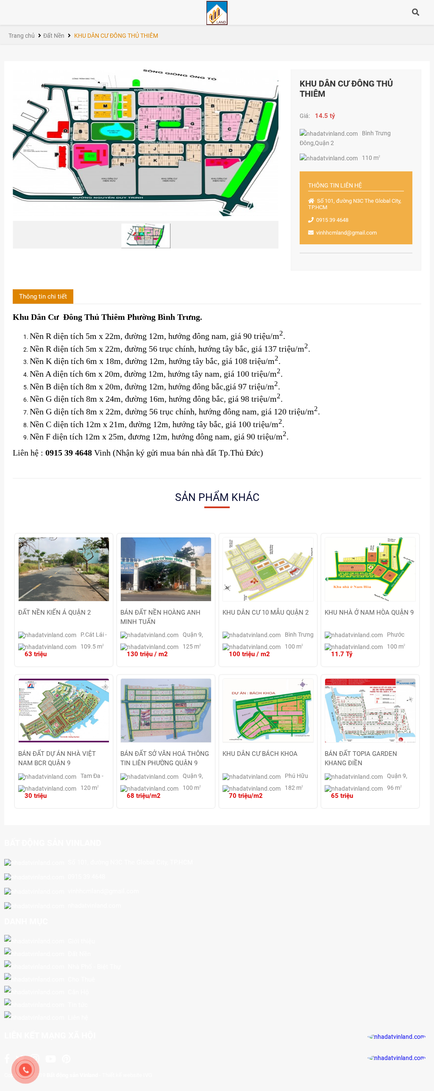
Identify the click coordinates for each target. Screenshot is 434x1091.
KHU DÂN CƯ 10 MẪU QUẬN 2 (266, 612)
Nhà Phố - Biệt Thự (92, 967)
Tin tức (76, 1005)
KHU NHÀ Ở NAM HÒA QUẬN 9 (369, 612)
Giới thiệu (79, 941)
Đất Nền (53, 35)
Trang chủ (21, 35)
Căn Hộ (76, 992)
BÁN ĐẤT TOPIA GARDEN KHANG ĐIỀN (361, 758)
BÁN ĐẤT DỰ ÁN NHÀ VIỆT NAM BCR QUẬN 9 (57, 758)
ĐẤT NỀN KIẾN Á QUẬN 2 (54, 612)
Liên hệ (76, 1017)
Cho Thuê (79, 979)
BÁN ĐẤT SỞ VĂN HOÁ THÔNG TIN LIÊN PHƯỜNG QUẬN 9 (164, 758)
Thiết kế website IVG (127, 1075)
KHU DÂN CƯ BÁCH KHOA (260, 754)
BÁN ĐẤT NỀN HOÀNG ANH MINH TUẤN (160, 617)
